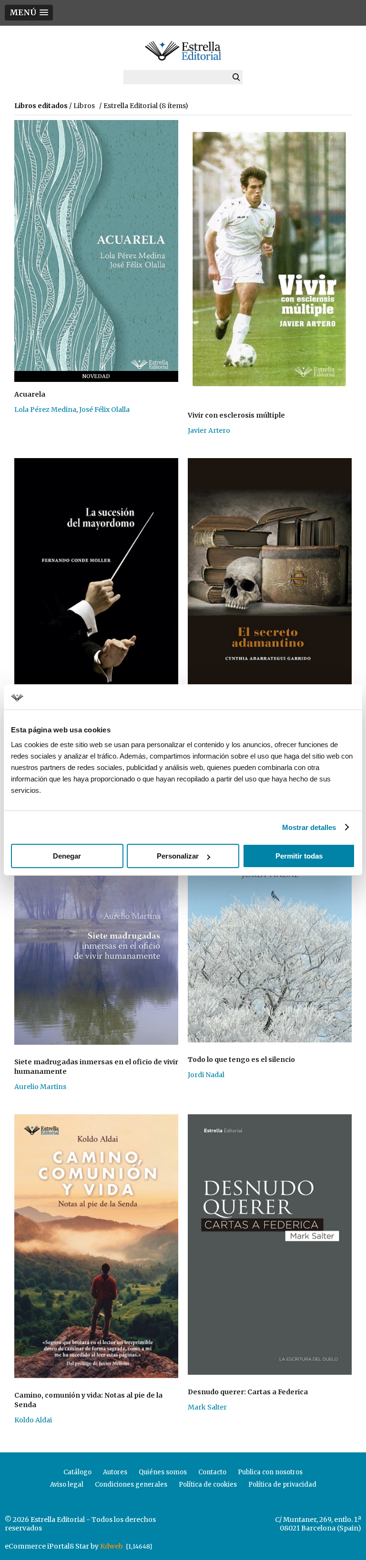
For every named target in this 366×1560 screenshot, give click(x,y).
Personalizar (178, 856)
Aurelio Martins (40, 1086)
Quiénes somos (163, 1472)
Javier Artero (209, 430)
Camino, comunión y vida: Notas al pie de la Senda (88, 1400)
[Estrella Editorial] (183, 50)
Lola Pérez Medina (45, 409)
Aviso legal (66, 1484)
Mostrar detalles (309, 827)
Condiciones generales (131, 1484)
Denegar (67, 856)
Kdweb (111, 1546)
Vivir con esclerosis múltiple (236, 415)
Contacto (212, 1472)
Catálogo (77, 1472)
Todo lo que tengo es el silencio (241, 1059)
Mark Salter (207, 1407)
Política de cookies (208, 1484)
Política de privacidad (282, 1484)
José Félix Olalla (104, 409)
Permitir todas (299, 856)
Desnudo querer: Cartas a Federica (248, 1392)
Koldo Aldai (33, 1420)
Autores (115, 1472)
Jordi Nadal (206, 1074)
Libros (84, 105)
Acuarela (29, 394)
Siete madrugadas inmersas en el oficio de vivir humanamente (96, 1067)
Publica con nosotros (270, 1472)
